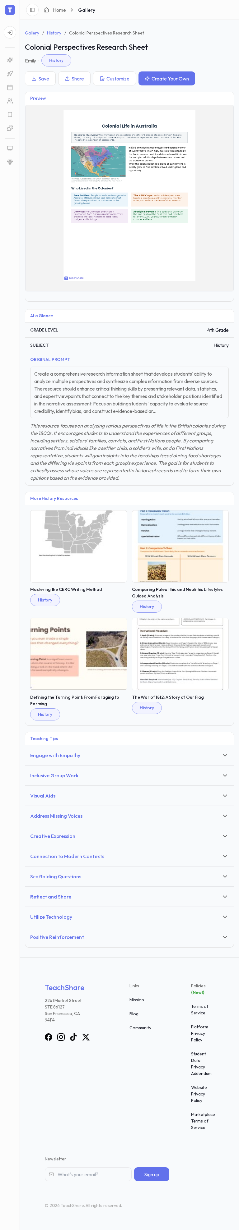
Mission (136, 1000)
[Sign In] (10, 32)
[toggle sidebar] (32, 10)
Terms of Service (200, 1010)
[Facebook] (48, 1037)
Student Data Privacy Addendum (201, 1063)
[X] (86, 1037)
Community (140, 1028)
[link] (10, 60)
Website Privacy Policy (199, 1094)
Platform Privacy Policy (199, 1033)
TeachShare (64, 987)
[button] (10, 87)
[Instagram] (61, 1037)
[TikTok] (73, 1037)
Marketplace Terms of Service (203, 1121)
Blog (133, 1014)
